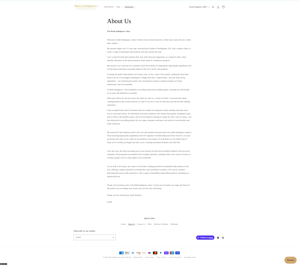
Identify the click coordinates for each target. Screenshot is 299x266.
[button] (119, 6)
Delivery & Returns (161, 224)
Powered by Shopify (125, 257)
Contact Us (141, 224)
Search (123, 224)
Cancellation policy (190, 257)
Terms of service (162, 257)
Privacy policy (149, 257)
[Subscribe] (113, 237)
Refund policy (138, 257)
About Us (131, 224)
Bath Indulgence (114, 257)
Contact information (175, 257)
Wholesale (174, 224)
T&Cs (150, 224)
